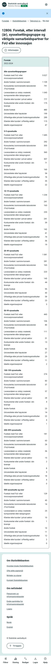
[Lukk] (47, 13)
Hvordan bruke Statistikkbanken (20, 566)
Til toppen (17, 646)
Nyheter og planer (14, 575)
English (10, 627)
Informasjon (13, 50)
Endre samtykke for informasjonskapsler (15, 602)
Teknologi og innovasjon (40, 21)
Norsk (9, 622)
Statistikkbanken (19, 21)
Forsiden (5, 21)
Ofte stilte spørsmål (15, 571)
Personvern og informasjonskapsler (15, 595)
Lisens (9, 609)
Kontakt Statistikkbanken (17, 580)
